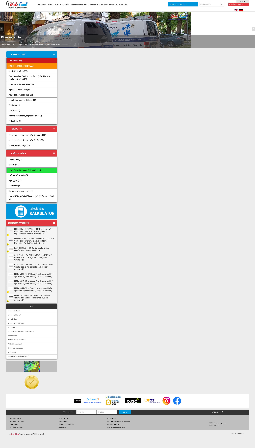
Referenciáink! (12, 352)
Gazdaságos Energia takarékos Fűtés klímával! (21, 331)
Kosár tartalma (236, 4)
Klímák (50, 5)
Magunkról (42, 5)
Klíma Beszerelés (62, 5)
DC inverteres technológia (15, 348)
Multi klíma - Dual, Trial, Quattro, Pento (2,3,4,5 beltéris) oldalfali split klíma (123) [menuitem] (29, 77)
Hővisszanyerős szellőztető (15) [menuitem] (20, 191)
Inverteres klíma (12, 336)
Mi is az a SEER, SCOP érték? (16, 323)
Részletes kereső (178, 4)
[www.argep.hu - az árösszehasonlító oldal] (78, 400)
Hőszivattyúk (16, 129)
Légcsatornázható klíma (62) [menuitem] (19, 89)
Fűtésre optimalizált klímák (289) (21, 66)
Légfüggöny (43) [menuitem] (14, 180)
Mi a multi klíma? (12, 319)
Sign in (125, 412)
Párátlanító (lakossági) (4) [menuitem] (18, 175)
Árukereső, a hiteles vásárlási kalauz (93, 402)
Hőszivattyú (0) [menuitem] (14, 165)
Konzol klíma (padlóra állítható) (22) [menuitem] (22, 100)
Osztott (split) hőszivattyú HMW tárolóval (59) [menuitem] (26, 140)
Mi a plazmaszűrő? (13, 327)
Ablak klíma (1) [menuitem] (14, 110)
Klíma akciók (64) (15, 61)
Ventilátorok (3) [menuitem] (14, 186)
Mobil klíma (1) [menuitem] (14, 105)
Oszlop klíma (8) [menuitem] (14, 121)
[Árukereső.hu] (92, 400)
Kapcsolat (113, 5)
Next (253, 29)
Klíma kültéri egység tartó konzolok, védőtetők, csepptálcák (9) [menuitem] (31, 197)
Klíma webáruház (18, 54)
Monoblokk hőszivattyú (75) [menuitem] (19, 145)
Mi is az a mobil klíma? (14, 315)
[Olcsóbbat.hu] (113, 402)
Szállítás (123, 5)
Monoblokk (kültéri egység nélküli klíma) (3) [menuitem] (25, 116)
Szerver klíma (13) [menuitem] (15, 159)
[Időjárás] (32, 366)
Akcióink (104, 5)
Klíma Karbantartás (79, 5)
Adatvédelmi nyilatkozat (15, 344)
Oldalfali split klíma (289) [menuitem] (18, 71)
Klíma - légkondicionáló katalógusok (18, 356)
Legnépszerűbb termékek (18, 223)
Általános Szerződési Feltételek (17, 340)
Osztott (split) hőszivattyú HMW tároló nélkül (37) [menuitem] (27, 135)
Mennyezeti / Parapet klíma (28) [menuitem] (20, 95)
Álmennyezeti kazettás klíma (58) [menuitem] (21, 84)
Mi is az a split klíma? (14, 311)
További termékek (18, 153)
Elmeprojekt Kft (240, 433)
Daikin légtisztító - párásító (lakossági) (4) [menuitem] (24, 170)
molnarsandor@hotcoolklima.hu (217, 424)
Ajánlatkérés (94, 5)
